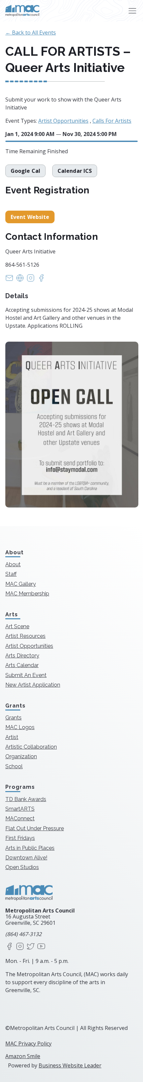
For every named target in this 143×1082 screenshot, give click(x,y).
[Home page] (22, 11)
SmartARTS (20, 809)
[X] (31, 946)
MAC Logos (20, 727)
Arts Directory (22, 655)
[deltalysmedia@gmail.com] (9, 280)
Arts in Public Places (30, 848)
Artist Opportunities (63, 120)
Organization (21, 756)
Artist (11, 737)
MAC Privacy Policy (28, 1044)
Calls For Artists (111, 120)
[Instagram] (20, 946)
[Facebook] (9, 946)
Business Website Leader (70, 1065)
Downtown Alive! (26, 857)
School (14, 766)
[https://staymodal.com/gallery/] (20, 280)
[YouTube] (41, 946)
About (13, 564)
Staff (11, 574)
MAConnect (20, 818)
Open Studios (22, 867)
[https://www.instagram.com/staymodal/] (31, 280)
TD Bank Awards (25, 799)
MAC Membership (27, 593)
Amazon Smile (22, 1056)
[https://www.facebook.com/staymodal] (41, 280)
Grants (13, 717)
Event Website (30, 217)
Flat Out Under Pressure (34, 828)
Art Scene (17, 626)
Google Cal (25, 170)
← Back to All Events (30, 32)
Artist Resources (25, 636)
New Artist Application (32, 685)
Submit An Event (26, 675)
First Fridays (20, 838)
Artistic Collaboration (31, 747)
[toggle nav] (132, 11)
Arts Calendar (22, 665)
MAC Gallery (20, 584)
